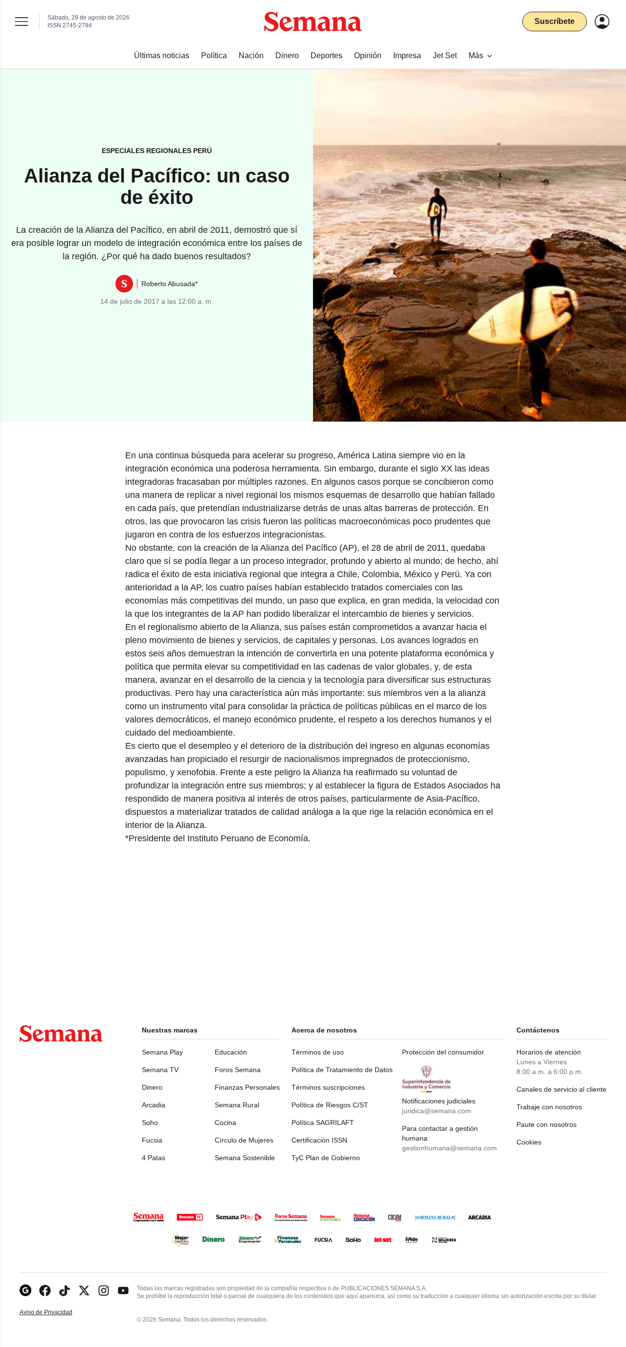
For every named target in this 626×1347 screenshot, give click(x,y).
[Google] (25, 1290)
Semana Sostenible (245, 1158)
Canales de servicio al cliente (561, 1089)
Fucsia (152, 1140)
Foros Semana (238, 1070)
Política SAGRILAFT (322, 1122)
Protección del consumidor (443, 1052)
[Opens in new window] (45, 1290)
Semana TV (160, 1070)
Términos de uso (317, 1052)
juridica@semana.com (436, 1111)
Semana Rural (237, 1105)
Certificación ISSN (319, 1140)
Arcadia (153, 1105)
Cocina (225, 1122)
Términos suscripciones (328, 1087)
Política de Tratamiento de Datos (342, 1070)
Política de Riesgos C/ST (329, 1105)
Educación (231, 1052)
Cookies (528, 1142)
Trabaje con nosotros (549, 1107)
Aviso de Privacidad (56, 1312)
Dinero (152, 1087)
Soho (150, 1122)
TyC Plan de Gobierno (325, 1158)
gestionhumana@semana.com (449, 1148)
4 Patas (153, 1158)
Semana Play (162, 1052)
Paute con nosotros (546, 1124)
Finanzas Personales (247, 1087)
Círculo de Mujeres (244, 1140)
